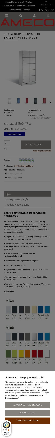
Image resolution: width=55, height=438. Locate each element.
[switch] (6, 433)
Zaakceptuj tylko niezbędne (27, 405)
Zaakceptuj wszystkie (27, 421)
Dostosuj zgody (28, 413)
